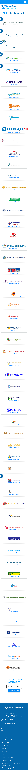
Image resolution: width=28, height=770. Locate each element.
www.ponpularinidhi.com (14, 506)
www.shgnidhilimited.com (14, 226)
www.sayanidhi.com (14, 634)
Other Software (6, 754)
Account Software (7, 751)
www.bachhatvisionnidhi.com (14, 132)
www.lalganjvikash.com (14, 552)
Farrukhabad (17, 702)
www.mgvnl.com (14, 25)
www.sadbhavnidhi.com (14, 97)
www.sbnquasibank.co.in (14, 588)
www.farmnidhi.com (14, 306)
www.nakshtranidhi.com (14, 365)
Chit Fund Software (7, 742)
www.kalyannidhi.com (14, 435)
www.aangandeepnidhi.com (14, 459)
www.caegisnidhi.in (14, 621)
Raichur (19, 702)
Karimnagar (3, 702)
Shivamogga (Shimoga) (19, 701)
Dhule (8, 701)
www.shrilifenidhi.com (14, 273)
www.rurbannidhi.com (14, 388)
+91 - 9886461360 (9, 719)
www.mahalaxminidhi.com (14, 470)
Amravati (13, 700)
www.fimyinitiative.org (14, 424)
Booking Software (7, 745)
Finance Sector (6, 760)
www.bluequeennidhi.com (14, 646)
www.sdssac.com (14, 72)
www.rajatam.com (14, 412)
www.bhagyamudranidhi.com (14, 36)
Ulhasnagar (26, 700)
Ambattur (7, 701)
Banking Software (7, 737)
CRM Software (6, 748)
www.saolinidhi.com (14, 611)
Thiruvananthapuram (2, 700)
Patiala (25, 701)
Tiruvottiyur (24, 702)
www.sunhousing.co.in (14, 529)
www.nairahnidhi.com (14, 213)
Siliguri (24, 700)
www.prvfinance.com (14, 177)
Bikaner (18, 700)
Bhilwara (16, 701)
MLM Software (6, 734)
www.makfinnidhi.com (14, 238)
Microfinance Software (8, 740)
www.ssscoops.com (14, 599)
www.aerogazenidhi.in (14, 670)
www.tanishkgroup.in (14, 283)
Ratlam (16, 702)
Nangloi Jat (2, 702)
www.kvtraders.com (14, 517)
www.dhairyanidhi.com (14, 447)
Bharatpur (8, 702)
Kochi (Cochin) (20, 700)
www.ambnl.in (14, 330)
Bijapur (6, 702)
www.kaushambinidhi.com (14, 142)
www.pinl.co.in (14, 377)
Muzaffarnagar (14, 701)
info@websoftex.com (10, 723)
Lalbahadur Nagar (2, 701)
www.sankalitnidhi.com (14, 494)
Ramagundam (23, 702)
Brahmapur (5, 701)
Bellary (26, 701)
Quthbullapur (9, 701)
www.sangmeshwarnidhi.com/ (14, 296)
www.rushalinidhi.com (14, 658)
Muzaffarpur (23, 701)
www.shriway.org (14, 564)
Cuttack (14, 700)
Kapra (13, 702)
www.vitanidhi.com (14, 60)
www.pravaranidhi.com (14, 156)
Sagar (7, 702)
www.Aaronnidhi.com (14, 201)
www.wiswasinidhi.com (14, 342)
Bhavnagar (21, 700)
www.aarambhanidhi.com (14, 482)
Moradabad (4, 700)
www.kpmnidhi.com (14, 318)
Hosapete (26, 702)
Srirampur (5, 702)
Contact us (14, 691)
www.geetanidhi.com (14, 541)
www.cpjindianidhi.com (14, 248)
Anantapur (10, 702)
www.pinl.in (14, 260)
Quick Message (14, 687)
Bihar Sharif (14, 702)
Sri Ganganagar (12, 702)
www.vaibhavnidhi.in (14, 121)
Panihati (4, 701)
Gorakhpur (9, 700)
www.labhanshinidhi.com (14, 353)
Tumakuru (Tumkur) (12, 701)
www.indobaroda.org (14, 109)
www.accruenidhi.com (14, 167)
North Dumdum (21, 702)
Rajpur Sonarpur (17, 700)
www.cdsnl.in (14, 189)
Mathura (22, 701)
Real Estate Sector (7, 757)
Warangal (23, 700)
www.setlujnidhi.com (14, 576)
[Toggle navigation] (25, 2)
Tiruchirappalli (6, 700)
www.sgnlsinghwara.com (14, 400)
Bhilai (10, 700)
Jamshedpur (12, 700)
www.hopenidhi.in (14, 84)
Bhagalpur (17, 701)
